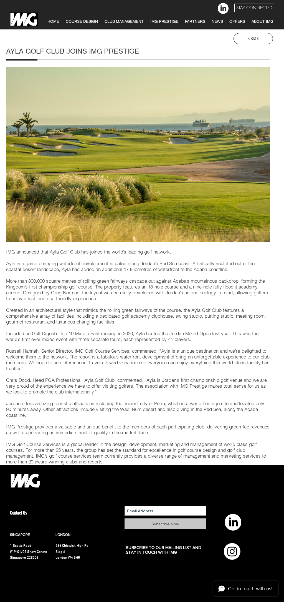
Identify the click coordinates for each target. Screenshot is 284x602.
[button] (254, 8)
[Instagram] (232, 551)
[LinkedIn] (223, 8)
